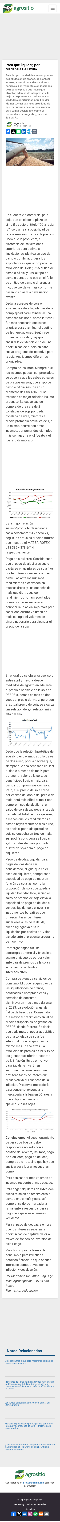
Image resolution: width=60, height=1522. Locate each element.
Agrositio (19, 123)
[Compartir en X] (13, 131)
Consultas (30, 1509)
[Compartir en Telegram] (29, 131)
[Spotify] (35, 1513)
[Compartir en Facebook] (8, 131)
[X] (19, 1513)
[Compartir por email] (34, 131)
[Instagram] (30, 1513)
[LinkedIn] (24, 1513)
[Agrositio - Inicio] (18, 8)
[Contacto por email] (46, 1513)
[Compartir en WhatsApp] (18, 131)
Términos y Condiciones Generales (30, 1504)
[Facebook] (13, 1513)
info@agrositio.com (33, 1482)
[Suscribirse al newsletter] (41, 1513)
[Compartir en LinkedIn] (23, 131)
